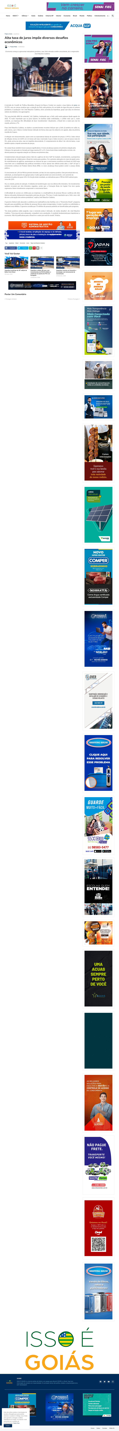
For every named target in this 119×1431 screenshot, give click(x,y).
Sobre (98, 1428)
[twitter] (104, 1381)
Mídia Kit (111, 1428)
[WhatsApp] (30, 248)
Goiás (33, 16)
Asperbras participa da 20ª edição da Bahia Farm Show (16, 271)
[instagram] (112, 1381)
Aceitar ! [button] (8, 1426)
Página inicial (8, 34)
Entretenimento (100, 16)
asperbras (16, 34)
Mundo (82, 16)
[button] (108, 16)
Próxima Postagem (73, 299)
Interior (58, 16)
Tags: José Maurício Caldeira (38, 243)
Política (89, 16)
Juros (27, 243)
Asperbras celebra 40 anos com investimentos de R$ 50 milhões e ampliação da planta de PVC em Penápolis (40, 273)
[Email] (37, 248)
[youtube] (108, 1381)
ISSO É (15, 16)
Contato (104, 1428)
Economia (67, 16)
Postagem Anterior (11, 299)
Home (8, 16)
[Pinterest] (34, 248)
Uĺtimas (24, 16)
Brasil (75, 16)
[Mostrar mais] (41, 248)
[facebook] (100, 1381)
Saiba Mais (16, 1423)
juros (76, 105)
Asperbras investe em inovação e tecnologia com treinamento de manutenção (66, 272)
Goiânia (40, 16)
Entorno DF (49, 16)
